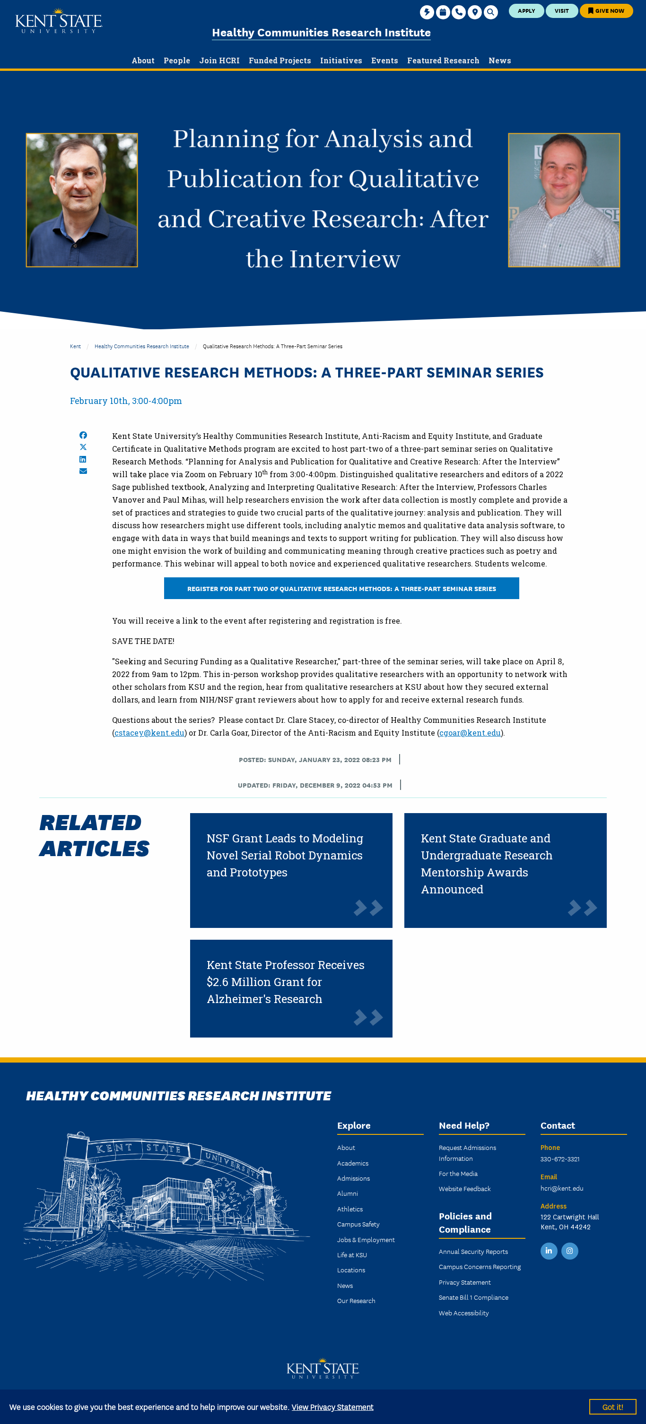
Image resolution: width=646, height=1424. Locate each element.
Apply (526, 10)
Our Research (356, 1300)
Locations (351, 1269)
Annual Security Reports (473, 1251)
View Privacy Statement (333, 1406)
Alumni (347, 1193)
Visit (562, 10)
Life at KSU (352, 1254)
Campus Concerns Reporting (480, 1266)
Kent (75, 345)
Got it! (612, 1406)
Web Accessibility (464, 1312)
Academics (352, 1163)
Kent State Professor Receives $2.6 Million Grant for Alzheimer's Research (286, 981)
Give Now (609, 10)
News (345, 1285)
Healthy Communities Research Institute (321, 31)
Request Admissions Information (467, 1152)
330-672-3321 (560, 1158)
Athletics (350, 1208)
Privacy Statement (465, 1282)
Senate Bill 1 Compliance (473, 1297)
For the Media (458, 1173)
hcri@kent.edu (562, 1188)
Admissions (353, 1178)
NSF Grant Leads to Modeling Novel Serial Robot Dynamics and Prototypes (285, 855)
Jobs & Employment (366, 1239)
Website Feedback (465, 1188)
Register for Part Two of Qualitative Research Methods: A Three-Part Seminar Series (341, 588)
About (346, 1147)
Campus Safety (358, 1223)
